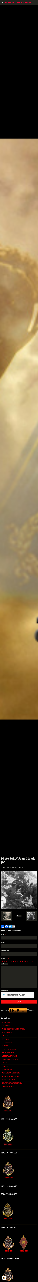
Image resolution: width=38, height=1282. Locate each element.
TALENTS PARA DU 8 (8, 1052)
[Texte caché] (22, 961)
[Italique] (4, 961)
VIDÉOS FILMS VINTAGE (9, 1056)
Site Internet (5, 950)
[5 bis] (16, 1243)
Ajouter (19, 1002)
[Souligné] (7, 961)
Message (4, 959)
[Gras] (2, 961)
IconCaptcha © (31, 996)
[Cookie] (4, 1278)
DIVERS (4, 1063)
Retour (19, 916)
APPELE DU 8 (6, 1039)
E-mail (3, 942)
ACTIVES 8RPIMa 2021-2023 (11, 1076)
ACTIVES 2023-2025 (8, 1080)
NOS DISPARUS (7, 1032)
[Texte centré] (18, 961)
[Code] (29, 961)
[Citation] (15, 961)
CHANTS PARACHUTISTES (10, 1059)
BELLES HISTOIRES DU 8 (9, 1049)
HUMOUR (5, 1066)
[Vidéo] (27, 961)
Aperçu (5, 964)
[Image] (25, 961)
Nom (2, 934)
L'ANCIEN (5, 1036)
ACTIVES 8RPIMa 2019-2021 (11, 1073)
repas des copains (8, 1086)
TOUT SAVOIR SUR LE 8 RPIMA (12, 1083)
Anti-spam (4, 991)
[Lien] (20, 961)
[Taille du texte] (9, 961)
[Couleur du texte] (12, 961)
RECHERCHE (6, 1025)
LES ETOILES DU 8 (7, 1042)
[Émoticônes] (32, 961)
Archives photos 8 (7, 1069)
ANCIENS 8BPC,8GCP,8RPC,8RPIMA (13, 1029)
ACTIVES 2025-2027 (8, 1022)
